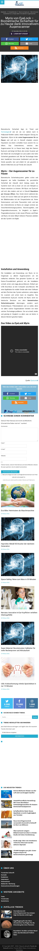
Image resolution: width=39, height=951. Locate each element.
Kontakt (4, 875)
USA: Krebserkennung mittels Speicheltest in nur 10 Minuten (18, 685)
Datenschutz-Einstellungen (10, 886)
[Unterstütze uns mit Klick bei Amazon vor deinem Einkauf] (28, 411)
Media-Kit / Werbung (8, 884)
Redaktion (4, 877)
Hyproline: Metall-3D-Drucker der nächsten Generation (17, 545)
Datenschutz (5, 881)
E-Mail (3, 449)
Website (3, 455)
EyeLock (34, 380)
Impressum (5, 879)
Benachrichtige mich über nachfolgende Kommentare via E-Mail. (20, 474)
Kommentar (4, 426)
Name (3, 443)
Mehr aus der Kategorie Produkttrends (19, 480)
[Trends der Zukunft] (19, 3)
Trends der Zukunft (7, 873)
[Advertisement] (19, 105)
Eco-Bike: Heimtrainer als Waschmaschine (17, 510)
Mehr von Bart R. (18, 477)
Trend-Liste (5, 899)
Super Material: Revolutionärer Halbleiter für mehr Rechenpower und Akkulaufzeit (18, 649)
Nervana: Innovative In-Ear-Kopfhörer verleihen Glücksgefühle (19, 614)
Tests (3, 896)
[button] (10, 39)
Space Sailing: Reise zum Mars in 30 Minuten (18, 579)
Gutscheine (5, 901)
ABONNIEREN (19, 736)
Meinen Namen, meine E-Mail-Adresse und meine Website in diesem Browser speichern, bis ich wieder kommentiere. (19, 466)
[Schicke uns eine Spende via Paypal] (10, 411)
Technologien (5, 132)
